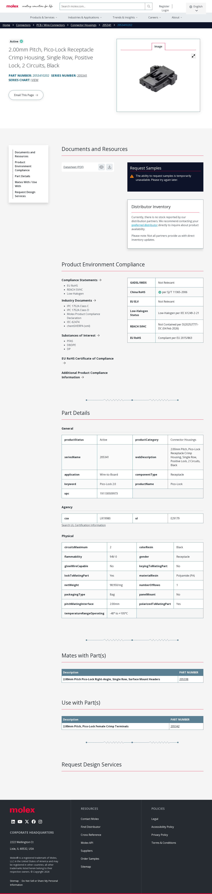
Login (165, 10)
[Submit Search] (148, 6)
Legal (154, 819)
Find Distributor (91, 827)
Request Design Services (25, 194)
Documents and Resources (25, 154)
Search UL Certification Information (84, 525)
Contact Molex (90, 819)
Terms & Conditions (163, 843)
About (175, 17)
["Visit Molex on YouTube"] (20, 821)
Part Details (22, 176)
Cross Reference (91, 835)
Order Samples (90, 858)
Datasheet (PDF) (73, 167)
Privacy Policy (159, 835)
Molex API (87, 843)
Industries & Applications (83, 17)
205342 (175, 726)
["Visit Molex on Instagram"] (40, 821)
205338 (183, 679)
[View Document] (101, 167)
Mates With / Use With (26, 184)
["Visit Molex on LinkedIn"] (13, 821)
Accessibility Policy (162, 827)
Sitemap (14, 880)
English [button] (198, 6)
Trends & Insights (124, 17)
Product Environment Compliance (23, 166)
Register (164, 6)
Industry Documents (77, 300)
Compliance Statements (79, 280)
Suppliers (87, 851)
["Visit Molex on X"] (27, 821)
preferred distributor (145, 225)
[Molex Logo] (30, 6)
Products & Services (42, 17)
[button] (193, 55)
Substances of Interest (79, 335)
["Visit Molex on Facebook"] (33, 821)
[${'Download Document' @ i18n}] (109, 167)
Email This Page (24, 95)
